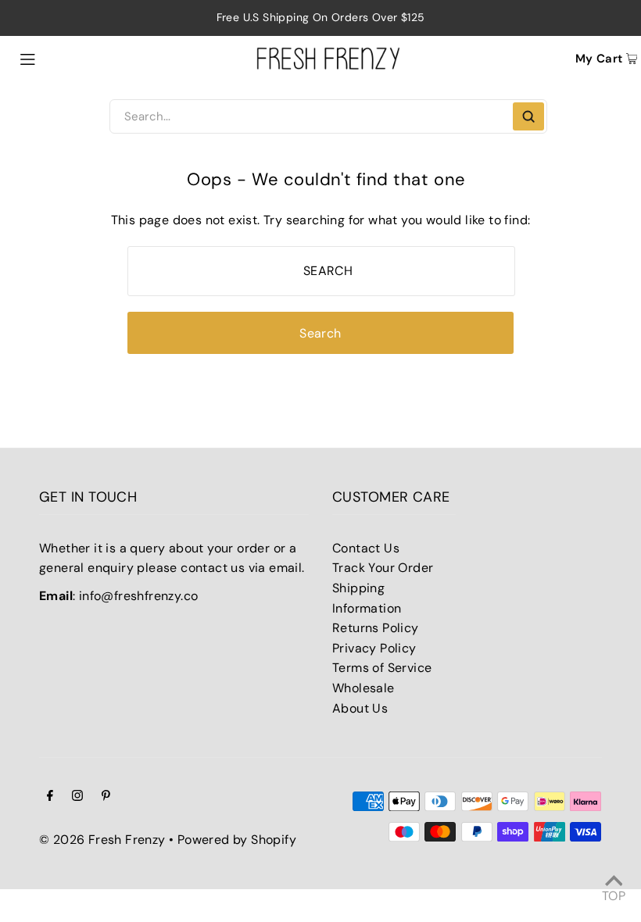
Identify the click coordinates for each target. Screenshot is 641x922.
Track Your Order (382, 567)
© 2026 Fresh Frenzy (102, 839)
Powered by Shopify (236, 839)
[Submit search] (528, 116)
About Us (360, 708)
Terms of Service (382, 667)
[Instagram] (77, 797)
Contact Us (365, 548)
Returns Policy (375, 628)
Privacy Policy (374, 648)
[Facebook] (50, 797)
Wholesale (363, 688)
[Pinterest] (106, 797)
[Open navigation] (64, 58)
